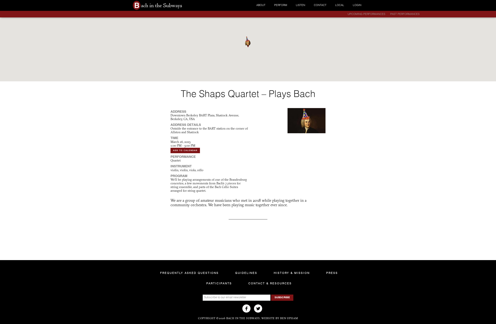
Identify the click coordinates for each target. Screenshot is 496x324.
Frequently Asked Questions (189, 273)
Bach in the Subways (167, 5)
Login (357, 5)
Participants (219, 283)
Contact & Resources (270, 283)
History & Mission (292, 273)
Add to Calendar (185, 150)
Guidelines (246, 273)
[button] (248, 41)
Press (332, 273)
